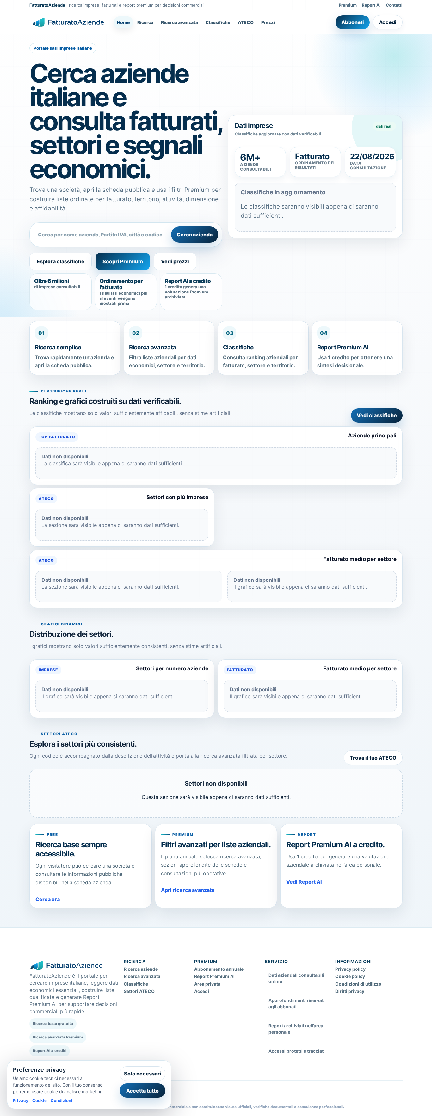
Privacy (20, 1100)
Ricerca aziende (141, 969)
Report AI (371, 5)
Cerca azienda (195, 234)
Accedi (388, 22)
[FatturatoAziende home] (68, 22)
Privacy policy (350, 969)
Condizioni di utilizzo (358, 984)
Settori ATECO (139, 991)
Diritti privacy (349, 991)
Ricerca (145, 22)
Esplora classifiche (60, 261)
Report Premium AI (214, 976)
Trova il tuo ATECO (373, 758)
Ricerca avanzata (179, 22)
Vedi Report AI (304, 882)
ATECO (246, 22)
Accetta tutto (142, 1091)
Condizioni (61, 1100)
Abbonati (352, 22)
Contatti (394, 5)
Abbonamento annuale (219, 969)
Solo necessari (142, 1073)
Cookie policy (350, 976)
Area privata (207, 984)
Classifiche (218, 22)
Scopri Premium (122, 261)
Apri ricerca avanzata (187, 890)
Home (123, 22)
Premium (348, 5)
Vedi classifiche (377, 415)
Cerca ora (47, 899)
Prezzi (268, 22)
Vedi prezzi (175, 261)
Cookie (39, 1100)
